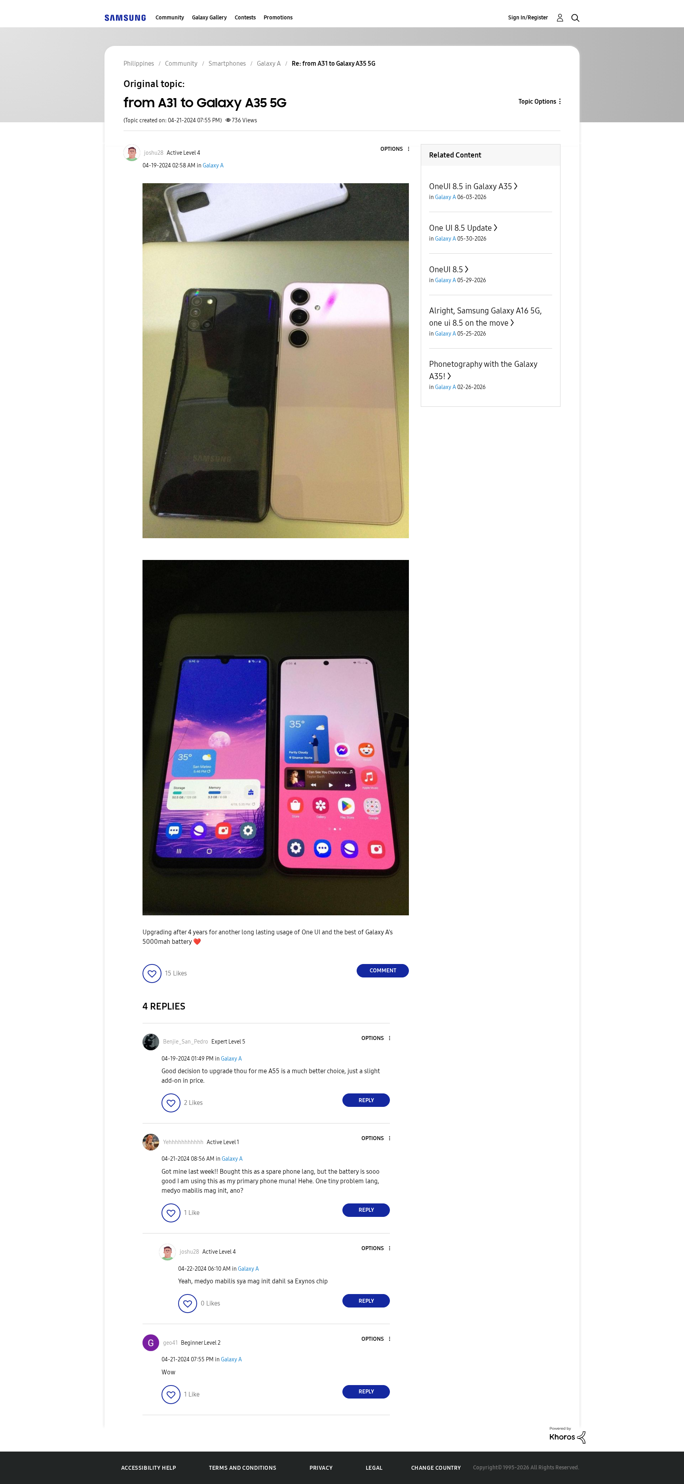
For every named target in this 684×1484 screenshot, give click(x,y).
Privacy (321, 1468)
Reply (366, 1100)
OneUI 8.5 (446, 269)
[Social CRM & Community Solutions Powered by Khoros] (567, 1434)
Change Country (436, 1468)
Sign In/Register (528, 17)
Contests (245, 17)
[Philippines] (125, 17)
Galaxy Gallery (209, 17)
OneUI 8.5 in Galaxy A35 (470, 186)
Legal (374, 1468)
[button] (395, 149)
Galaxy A (213, 165)
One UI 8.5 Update (460, 228)
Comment (383, 970)
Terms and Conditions (242, 1468)
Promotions (278, 17)
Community (170, 17)
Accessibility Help (148, 1468)
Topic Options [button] (537, 101)
